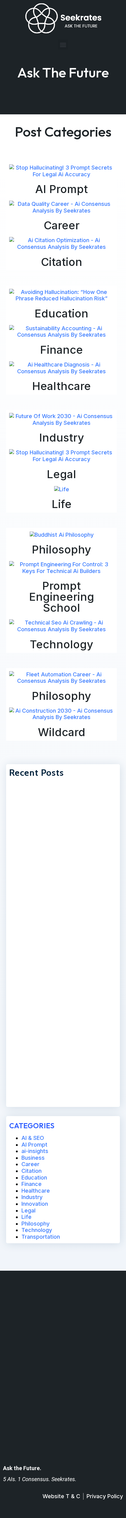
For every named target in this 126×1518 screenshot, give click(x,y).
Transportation (40, 1236)
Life (62, 504)
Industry (61, 437)
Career (62, 225)
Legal (61, 474)
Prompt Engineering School (61, 596)
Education (61, 313)
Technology (61, 644)
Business (33, 1158)
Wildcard (61, 732)
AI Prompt (61, 189)
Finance (61, 349)
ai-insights (34, 1151)
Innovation (34, 1204)
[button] (63, 45)
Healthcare (61, 386)
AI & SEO (32, 1138)
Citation (61, 262)
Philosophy (61, 549)
